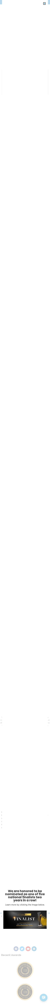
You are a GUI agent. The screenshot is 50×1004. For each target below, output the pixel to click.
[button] (44, 3)
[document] (25, 502)
